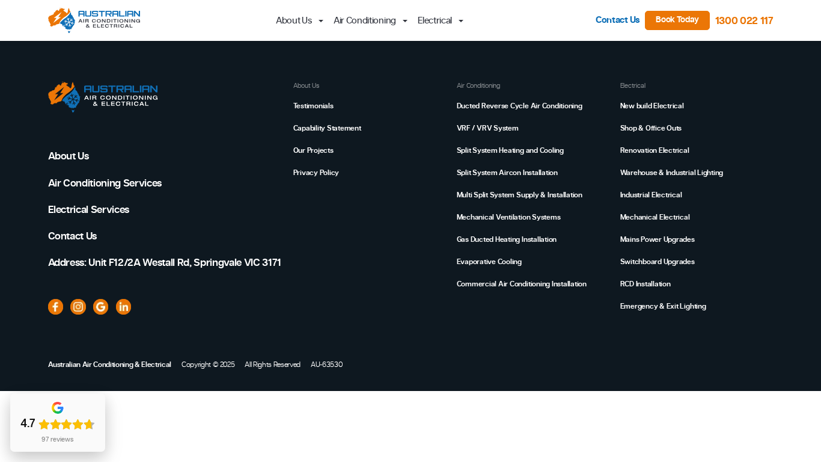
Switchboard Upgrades (657, 261)
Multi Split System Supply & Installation (519, 195)
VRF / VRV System (488, 128)
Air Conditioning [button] (366, 20)
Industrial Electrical (651, 195)
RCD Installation (645, 284)
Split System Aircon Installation (507, 172)
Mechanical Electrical (655, 217)
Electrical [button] (436, 20)
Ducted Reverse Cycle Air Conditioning (519, 105)
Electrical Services (89, 210)
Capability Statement (327, 128)
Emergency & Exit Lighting (663, 306)
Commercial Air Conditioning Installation (522, 284)
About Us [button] (294, 20)
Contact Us (618, 20)
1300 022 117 (744, 21)
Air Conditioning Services (105, 183)
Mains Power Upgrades (657, 239)
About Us (68, 156)
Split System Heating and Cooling (510, 150)
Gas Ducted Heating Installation (507, 239)
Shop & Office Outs (651, 128)
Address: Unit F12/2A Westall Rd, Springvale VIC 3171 (164, 262)
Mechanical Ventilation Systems (509, 217)
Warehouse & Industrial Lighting (672, 172)
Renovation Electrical (654, 150)
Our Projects (313, 150)
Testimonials (313, 105)
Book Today (677, 20)
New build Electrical (652, 105)
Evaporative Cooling (489, 261)
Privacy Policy (316, 172)
